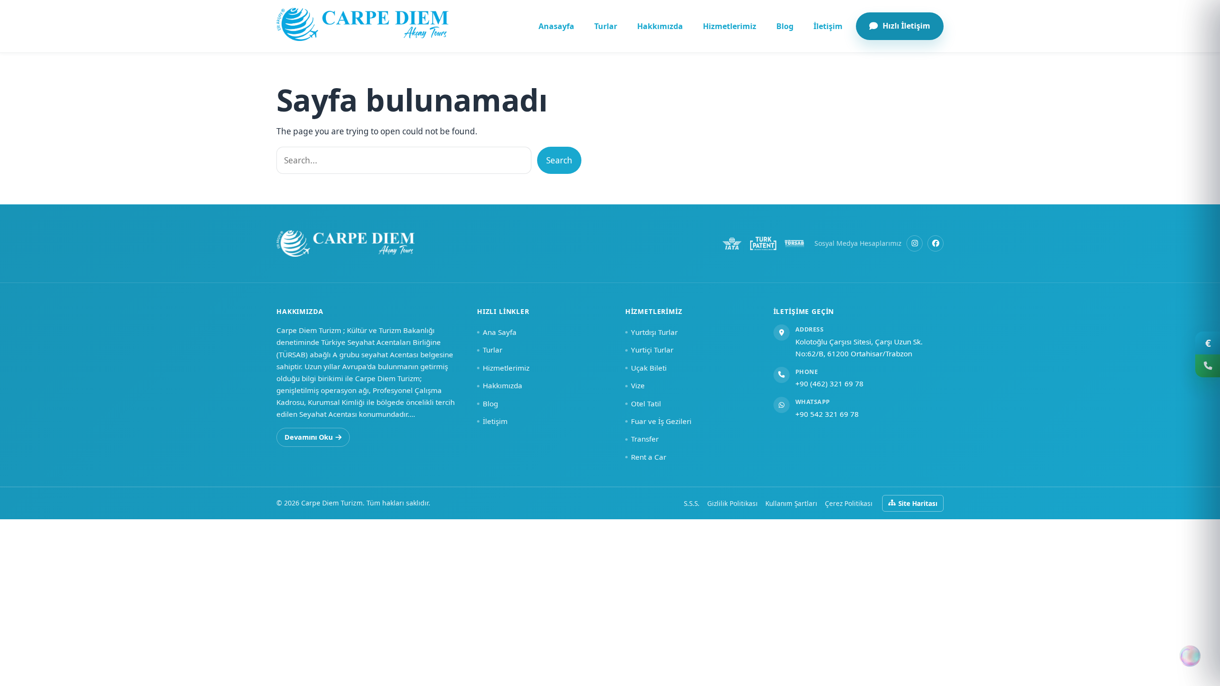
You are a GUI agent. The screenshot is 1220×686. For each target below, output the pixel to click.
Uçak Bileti (649, 368)
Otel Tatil (646, 403)
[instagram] (914, 243)
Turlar (605, 26)
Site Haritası (917, 503)
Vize (638, 385)
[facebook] (935, 243)
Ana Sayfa (500, 332)
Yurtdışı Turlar (654, 332)
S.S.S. (692, 503)
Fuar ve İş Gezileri (661, 421)
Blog (784, 26)
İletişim (828, 26)
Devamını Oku (309, 437)
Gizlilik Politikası (732, 503)
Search (559, 160)
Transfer (645, 439)
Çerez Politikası (849, 503)
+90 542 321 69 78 (827, 414)
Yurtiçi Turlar (652, 349)
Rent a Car (648, 457)
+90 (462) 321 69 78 (829, 383)
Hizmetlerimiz (729, 26)
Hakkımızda (660, 26)
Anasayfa (556, 26)
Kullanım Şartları (791, 503)
